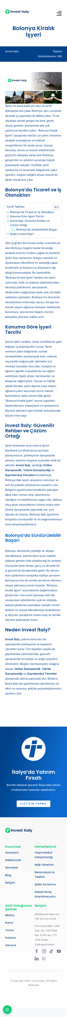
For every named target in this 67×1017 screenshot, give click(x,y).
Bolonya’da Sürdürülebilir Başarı (36, 229)
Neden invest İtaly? (22, 234)
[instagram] (44, 951)
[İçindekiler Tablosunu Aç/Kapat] (54, 207)
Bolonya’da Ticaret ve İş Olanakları (32, 212)
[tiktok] (51, 951)
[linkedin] (37, 959)
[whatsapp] (44, 959)
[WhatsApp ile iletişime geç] (7, 1009)
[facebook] (37, 951)
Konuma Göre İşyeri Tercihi (27, 216)
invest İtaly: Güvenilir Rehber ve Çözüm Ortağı (30, 223)
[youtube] (59, 951)
